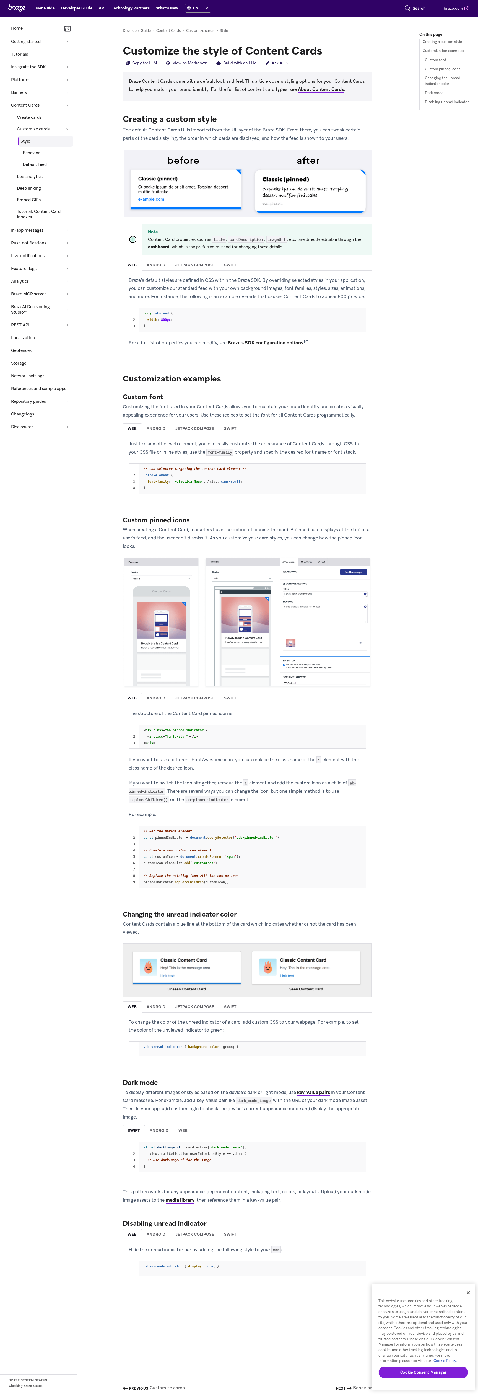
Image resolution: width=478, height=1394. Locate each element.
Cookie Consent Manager (423, 1372)
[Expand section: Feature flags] (67, 268)
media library (180, 1200)
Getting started (26, 41)
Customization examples (443, 50)
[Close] (468, 1293)
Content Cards (25, 105)
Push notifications (28, 243)
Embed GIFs (29, 200)
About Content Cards (321, 89)
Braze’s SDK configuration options (265, 343)
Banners (19, 92)
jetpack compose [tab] (194, 264)
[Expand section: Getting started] (67, 41)
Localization (23, 337)
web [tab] (132, 264)
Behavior (31, 153)
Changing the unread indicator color (442, 81)
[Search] (407, 8)
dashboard (159, 247)
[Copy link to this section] (327, 50)
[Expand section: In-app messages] (67, 230)
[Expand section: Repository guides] (67, 401)
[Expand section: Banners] (67, 92)
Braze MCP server (28, 294)
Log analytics (30, 176)
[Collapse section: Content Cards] (67, 105)
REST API (20, 325)
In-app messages (27, 230)
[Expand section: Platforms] (67, 79)
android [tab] (156, 264)
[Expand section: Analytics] (67, 281)
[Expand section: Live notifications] (67, 255)
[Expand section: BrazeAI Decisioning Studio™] (67, 309)
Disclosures (22, 427)
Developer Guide (137, 30)
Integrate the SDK (28, 67)
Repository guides (28, 401)
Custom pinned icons (442, 69)
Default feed (35, 164)
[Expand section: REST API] (67, 325)
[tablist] (247, 265)
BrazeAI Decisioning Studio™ (30, 309)
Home (17, 28)
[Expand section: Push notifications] (67, 243)
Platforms (20, 79)
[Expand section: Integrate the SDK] (67, 67)
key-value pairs (313, 1092)
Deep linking (29, 188)
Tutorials (19, 54)
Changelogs (22, 414)
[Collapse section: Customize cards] (67, 129)
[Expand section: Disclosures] (67, 427)
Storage (18, 363)
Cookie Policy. (445, 1360)
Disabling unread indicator (447, 102)
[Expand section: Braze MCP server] (67, 294)
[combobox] (419, 8)
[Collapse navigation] (67, 28)
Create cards (29, 117)
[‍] (189, 8)
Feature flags (24, 268)
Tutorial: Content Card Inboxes (39, 214)
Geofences (21, 350)
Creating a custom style (442, 41)
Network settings (27, 376)
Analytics (20, 281)
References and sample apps (38, 388)
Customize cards (33, 129)
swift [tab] (230, 264)
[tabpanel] (247, 311)
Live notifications (28, 256)
